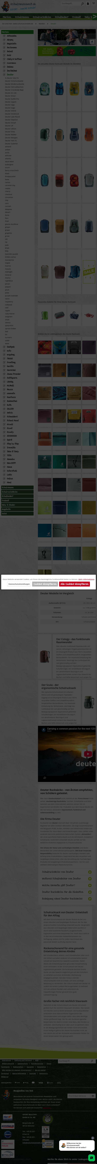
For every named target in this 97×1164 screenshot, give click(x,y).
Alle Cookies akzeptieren (74, 584)
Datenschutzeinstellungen (19, 584)
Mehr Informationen (86, 579)
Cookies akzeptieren (45, 584)
